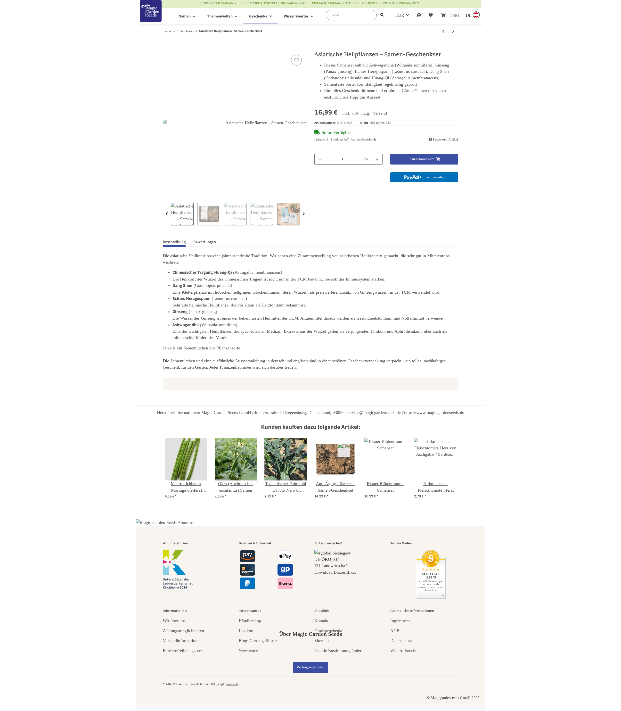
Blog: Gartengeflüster (258, 640)
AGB (395, 630)
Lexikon (246, 630)
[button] (419, 15)
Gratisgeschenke (328, 630)
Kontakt (321, 620)
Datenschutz (401, 640)
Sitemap (321, 640)
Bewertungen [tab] (204, 242)
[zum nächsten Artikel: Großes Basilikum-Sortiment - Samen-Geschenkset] (453, 31)
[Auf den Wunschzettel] (296, 60)
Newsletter (248, 650)
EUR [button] (399, 15)
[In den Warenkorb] (167, 48)
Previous (167, 214)
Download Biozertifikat (335, 572)
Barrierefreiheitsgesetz (182, 650)
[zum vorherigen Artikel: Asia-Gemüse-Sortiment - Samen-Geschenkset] (443, 31)
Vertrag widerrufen (310, 667)
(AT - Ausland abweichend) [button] (360, 139)
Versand (380, 113)
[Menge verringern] (320, 159)
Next (304, 214)
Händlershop (250, 620)
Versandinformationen (182, 640)
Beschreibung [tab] (174, 242)
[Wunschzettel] (431, 15)
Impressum (400, 620)
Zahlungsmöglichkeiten (183, 630)
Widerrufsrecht (403, 650)
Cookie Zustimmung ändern (339, 650)
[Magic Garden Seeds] (151, 16)
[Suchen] (382, 15)
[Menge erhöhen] (377, 159)
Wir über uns (174, 620)
